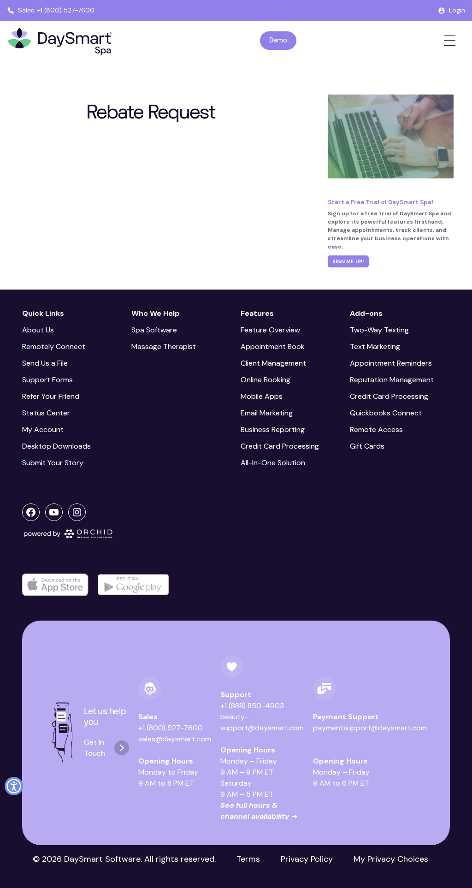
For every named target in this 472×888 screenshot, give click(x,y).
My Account (43, 429)
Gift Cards (367, 446)
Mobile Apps (262, 396)
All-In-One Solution (273, 463)
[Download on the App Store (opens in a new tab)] (55, 585)
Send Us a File (45, 363)
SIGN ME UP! (348, 261)
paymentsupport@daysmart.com (370, 728)
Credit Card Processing (280, 446)
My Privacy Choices (391, 858)
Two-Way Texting (379, 330)
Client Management (273, 363)
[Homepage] (60, 42)
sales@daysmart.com (174, 739)
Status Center (46, 413)
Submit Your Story (52, 463)
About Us (38, 330)
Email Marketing (267, 413)
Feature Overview (270, 330)
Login (457, 10)
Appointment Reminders (391, 363)
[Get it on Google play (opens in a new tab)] (133, 585)
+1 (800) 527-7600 (170, 728)
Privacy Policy (307, 858)
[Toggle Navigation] (449, 40)
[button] (14, 786)
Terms (248, 858)
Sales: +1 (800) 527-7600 (56, 10)
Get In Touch (94, 747)
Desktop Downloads (56, 446)
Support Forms (47, 380)
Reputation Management (392, 380)
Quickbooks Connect (386, 413)
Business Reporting (273, 429)
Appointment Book (273, 346)
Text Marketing (375, 346)
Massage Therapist (163, 346)
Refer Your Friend (50, 396)
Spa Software (154, 330)
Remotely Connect (53, 346)
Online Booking (265, 380)
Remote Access (376, 429)
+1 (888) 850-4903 (252, 705)
